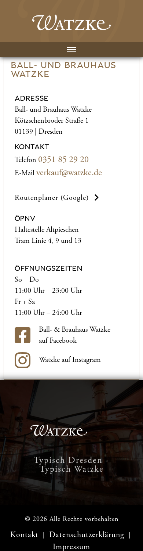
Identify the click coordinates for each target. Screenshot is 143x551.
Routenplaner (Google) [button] (52, 197)
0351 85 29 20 (63, 159)
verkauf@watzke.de (69, 172)
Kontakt (24, 535)
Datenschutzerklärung (87, 535)
